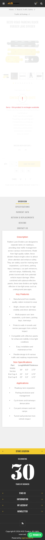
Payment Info (22, 212)
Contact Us (22, 228)
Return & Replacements (22, 217)
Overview (22, 201)
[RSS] (22, 523)
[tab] (22, 201)
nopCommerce (27, 538)
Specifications (22, 207)
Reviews (22, 223)
